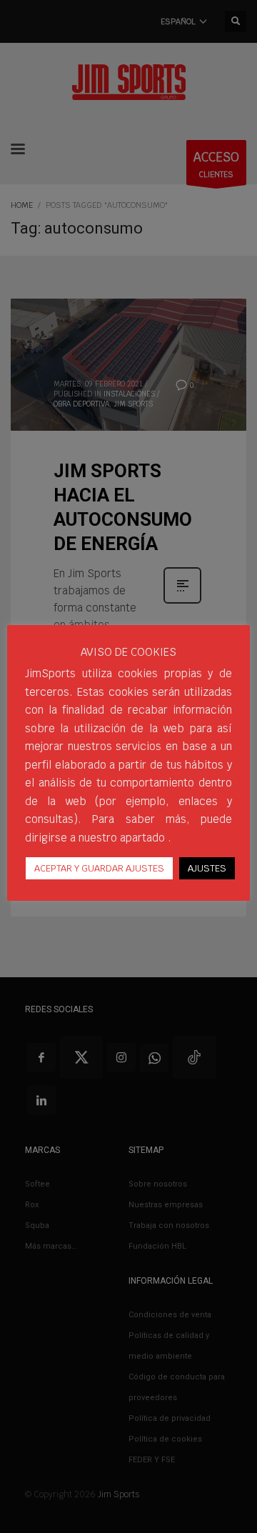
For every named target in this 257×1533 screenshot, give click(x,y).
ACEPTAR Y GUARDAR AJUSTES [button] (99, 868)
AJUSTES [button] (207, 868)
